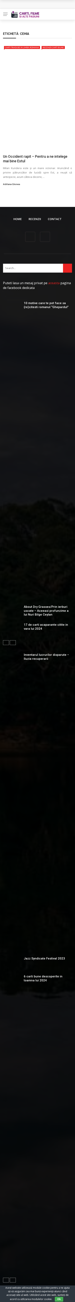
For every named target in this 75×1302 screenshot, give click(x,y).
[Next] (13, 642)
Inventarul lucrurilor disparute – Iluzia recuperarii (46, 657)
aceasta (54, 283)
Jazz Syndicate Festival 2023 (44, 958)
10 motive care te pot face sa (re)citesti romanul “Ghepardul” (46, 305)
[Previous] (6, 642)
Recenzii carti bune (53, 47)
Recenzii (35, 219)
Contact (55, 219)
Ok (59, 1299)
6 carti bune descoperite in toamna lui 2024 (43, 978)
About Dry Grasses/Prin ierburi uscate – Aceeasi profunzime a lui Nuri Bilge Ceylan (46, 610)
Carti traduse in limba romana (22, 47)
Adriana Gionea (11, 184)
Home (17, 219)
